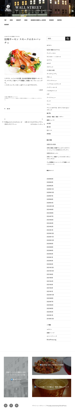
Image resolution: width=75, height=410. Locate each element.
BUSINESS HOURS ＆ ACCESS (38, 20)
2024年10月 (50, 206)
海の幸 (8, 108)
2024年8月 (50, 213)
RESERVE (51, 20)
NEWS (11, 20)
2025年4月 (50, 203)
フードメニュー (51, 97)
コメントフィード (52, 336)
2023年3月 (50, 254)
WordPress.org (51, 339)
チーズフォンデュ (52, 74)
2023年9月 (50, 243)
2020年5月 (50, 308)
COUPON (59, 20)
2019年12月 (50, 319)
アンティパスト (51, 53)
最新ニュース (50, 120)
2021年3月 (50, 284)
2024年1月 (50, 230)
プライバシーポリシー (38, 406)
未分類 (49, 123)
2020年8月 (50, 298)
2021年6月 (50, 274)
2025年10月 (50, 192)
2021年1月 (50, 291)
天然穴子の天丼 (51, 144)
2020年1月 (50, 315)
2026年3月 (50, 182)
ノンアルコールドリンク (54, 84)
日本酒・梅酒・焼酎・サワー (55, 117)
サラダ (49, 63)
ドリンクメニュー (52, 80)
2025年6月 (50, 199)
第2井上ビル (17, 379)
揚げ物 (49, 113)
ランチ (49, 101)
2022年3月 (50, 261)
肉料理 (49, 134)
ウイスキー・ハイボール (54, 57)
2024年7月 (50, 216)
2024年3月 (50, 223)
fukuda (17, 36)
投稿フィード (50, 333)
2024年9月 (50, 209)
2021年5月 (50, 278)
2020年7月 (50, 301)
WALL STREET (28, 7)
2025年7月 (50, 196)
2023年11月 (50, 237)
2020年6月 (50, 305)
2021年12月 (50, 267)
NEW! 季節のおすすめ (53, 50)
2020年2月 (50, 312)
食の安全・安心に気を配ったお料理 (52, 365)
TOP (5, 20)
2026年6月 (50, 179)
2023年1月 (50, 257)
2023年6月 (50, 250)
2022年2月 (50, 264)
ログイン (49, 329)
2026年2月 (50, 186)
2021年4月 (50, 281)
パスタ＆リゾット (52, 91)
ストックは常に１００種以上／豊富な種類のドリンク (52, 387)
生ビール (49, 130)
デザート (49, 77)
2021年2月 (50, 288)
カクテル (49, 60)
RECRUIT (6, 24)
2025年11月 (50, 189)
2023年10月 (50, 240)
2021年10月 (50, 271)
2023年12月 (50, 233)
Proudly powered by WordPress (56, 406)
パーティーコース (52, 87)
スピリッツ (50, 67)
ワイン (49, 104)
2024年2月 (50, 226)
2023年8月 (50, 247)
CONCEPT (18, 20)
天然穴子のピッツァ (52, 153)
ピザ (48, 94)
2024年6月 (50, 220)
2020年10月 (50, 295)
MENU (25, 20)
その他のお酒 (50, 70)
